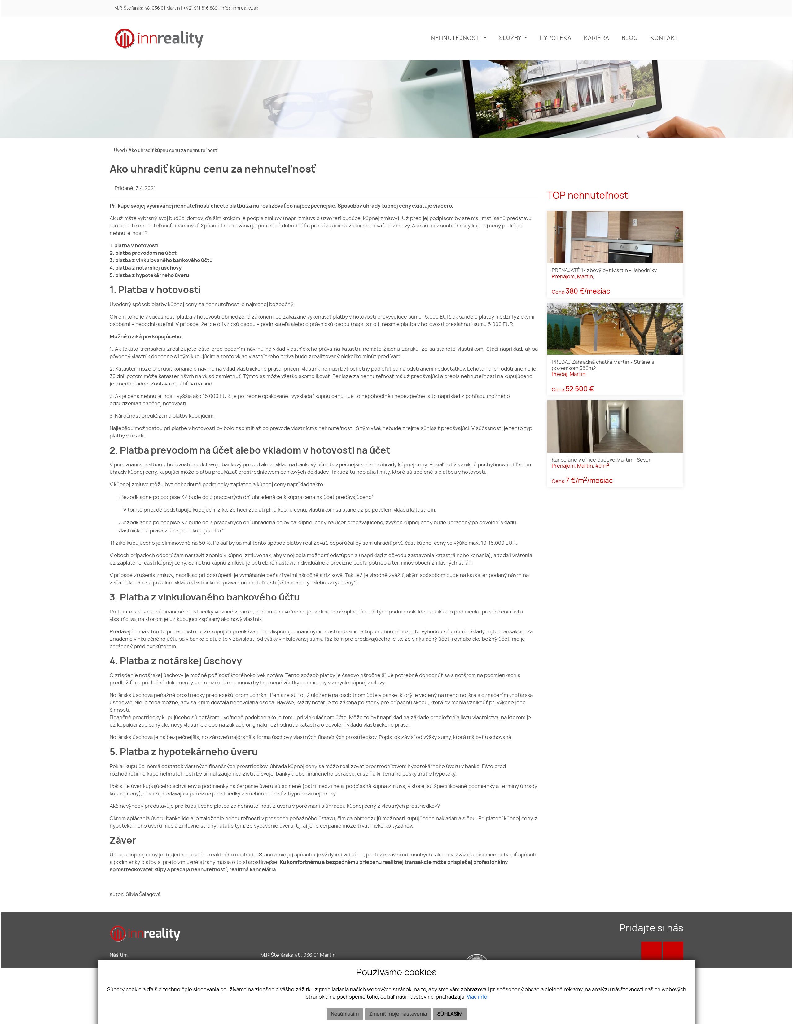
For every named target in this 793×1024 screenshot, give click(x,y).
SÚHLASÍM (449, 1014)
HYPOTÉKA (556, 38)
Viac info (477, 997)
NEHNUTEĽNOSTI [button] (456, 38)
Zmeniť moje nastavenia (398, 1014)
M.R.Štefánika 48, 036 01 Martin (147, 8)
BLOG (630, 38)
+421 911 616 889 (200, 8)
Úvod (119, 150)
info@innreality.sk (239, 8)
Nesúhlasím (345, 1014)
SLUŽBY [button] (511, 38)
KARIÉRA (596, 38)
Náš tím (119, 955)
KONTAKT (665, 38)
